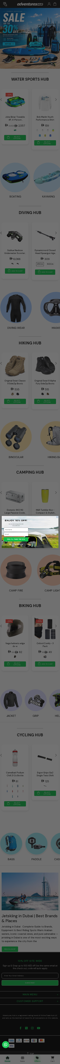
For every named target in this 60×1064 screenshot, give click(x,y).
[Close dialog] (57, 517)
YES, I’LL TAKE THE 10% (16, 539)
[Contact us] (5, 1044)
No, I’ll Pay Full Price (16, 544)
